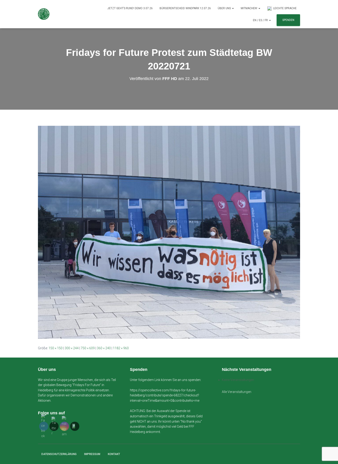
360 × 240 (104, 348)
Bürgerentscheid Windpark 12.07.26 (185, 8)
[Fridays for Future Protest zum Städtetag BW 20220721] (169, 232)
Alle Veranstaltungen (236, 392)
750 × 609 (88, 348)
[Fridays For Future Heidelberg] (43, 14)
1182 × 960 (121, 348)
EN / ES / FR (261, 20)
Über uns (225, 8)
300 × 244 (72, 348)
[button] (233, 8)
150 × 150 (56, 348)
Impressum (92, 454)
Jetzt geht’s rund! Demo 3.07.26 (130, 8)
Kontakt (114, 454)
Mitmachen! (249, 8)
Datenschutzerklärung (59, 454)
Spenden (288, 20)
